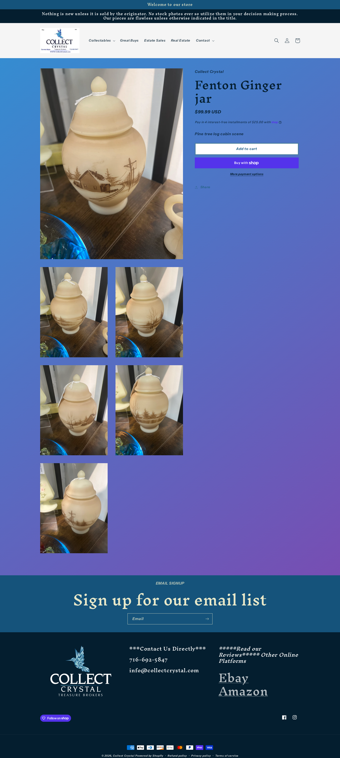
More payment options (246, 174)
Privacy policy (201, 755)
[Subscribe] (207, 618)
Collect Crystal (124, 755)
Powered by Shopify (149, 755)
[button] (101, 41)
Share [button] (205, 187)
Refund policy (177, 755)
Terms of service (226, 755)
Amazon (243, 691)
